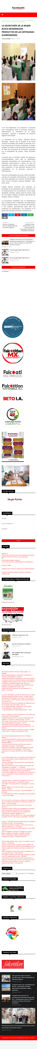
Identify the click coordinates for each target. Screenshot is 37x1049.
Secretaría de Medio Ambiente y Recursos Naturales (16, 572)
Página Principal (5, 20)
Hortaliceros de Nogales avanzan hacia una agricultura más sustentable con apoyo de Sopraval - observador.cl (18, 769)
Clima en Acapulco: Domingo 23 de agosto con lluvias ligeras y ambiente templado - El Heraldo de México (17, 832)
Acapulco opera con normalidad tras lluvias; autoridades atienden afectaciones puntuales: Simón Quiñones (23, 987)
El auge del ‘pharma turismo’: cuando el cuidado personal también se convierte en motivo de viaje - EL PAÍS (17, 718)
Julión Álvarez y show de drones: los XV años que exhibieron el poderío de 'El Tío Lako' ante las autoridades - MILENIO (18, 816)
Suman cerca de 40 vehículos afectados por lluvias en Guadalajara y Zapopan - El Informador (16, 745)
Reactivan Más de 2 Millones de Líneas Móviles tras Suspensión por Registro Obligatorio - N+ (16, 812)
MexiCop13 (5, 553)
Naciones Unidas (6, 565)
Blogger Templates (30, 1037)
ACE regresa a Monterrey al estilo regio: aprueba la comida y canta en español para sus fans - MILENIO (18, 855)
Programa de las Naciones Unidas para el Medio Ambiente (18, 569)
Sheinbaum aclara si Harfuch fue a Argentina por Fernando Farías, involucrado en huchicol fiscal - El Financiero (18, 809)
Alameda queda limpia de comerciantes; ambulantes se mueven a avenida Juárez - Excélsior (17, 675)
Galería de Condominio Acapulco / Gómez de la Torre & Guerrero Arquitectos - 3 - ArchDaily (17, 825)
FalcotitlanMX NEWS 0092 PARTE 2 (20, 250)
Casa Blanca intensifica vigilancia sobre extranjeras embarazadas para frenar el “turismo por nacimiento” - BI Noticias (18, 726)
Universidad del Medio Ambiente (11, 560)
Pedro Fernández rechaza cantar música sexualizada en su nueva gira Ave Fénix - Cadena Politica (18, 852)
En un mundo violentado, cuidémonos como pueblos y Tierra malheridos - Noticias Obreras (17, 707)
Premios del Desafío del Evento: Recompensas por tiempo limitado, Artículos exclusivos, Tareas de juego (18, 556)
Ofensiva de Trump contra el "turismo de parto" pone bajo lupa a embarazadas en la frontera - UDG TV (18, 722)
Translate (31, 873)
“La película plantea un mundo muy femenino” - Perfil (16, 710)
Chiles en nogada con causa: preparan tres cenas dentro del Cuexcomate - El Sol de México (18, 715)
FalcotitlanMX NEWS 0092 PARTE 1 (20, 258)
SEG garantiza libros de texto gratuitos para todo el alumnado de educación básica (23, 977)
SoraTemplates (12, 1037)
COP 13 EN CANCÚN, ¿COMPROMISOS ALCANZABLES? (17, 562)
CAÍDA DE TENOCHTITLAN (20, 635)
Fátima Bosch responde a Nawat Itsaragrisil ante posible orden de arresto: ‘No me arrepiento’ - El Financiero (17, 748)
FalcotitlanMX (6, 38)
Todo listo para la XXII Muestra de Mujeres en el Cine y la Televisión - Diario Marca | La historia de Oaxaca (18, 781)
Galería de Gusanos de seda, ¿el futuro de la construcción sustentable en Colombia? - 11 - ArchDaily (18, 766)
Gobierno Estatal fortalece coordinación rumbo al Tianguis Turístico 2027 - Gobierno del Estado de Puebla (18, 730)
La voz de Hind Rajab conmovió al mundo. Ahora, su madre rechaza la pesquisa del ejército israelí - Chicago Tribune (18, 695)
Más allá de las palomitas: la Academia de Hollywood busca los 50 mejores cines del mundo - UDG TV (18, 704)
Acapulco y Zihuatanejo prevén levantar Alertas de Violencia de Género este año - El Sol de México (18, 822)
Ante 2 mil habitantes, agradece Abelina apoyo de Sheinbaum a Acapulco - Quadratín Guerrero (15, 835)
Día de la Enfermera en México (21, 644)
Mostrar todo (6, 574)
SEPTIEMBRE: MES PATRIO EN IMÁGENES (21, 653)
